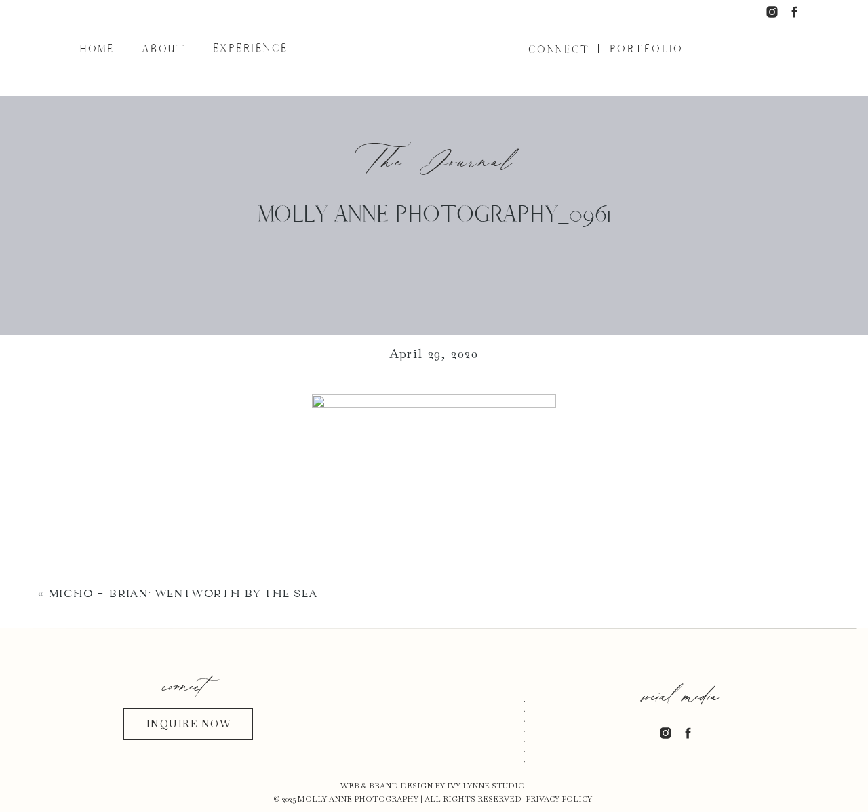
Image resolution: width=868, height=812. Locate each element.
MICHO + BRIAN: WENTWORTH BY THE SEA (183, 593)
